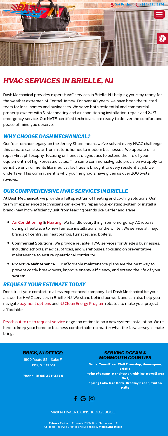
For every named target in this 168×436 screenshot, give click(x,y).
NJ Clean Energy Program (82, 303)
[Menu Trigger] (159, 14)
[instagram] (92, 398)
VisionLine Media (110, 427)
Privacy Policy (59, 423)
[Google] (83, 398)
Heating (54, 222)
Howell (151, 373)
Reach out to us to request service (34, 321)
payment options (35, 303)
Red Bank (116, 382)
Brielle (124, 368)
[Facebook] (75, 398)
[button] (162, 38)
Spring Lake (98, 382)
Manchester (121, 373)
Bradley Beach (137, 382)
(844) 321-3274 (152, 4)
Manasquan (151, 363)
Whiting (138, 373)
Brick (93, 363)
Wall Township (129, 363)
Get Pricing (123, 4)
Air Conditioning (27, 222)
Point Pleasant (98, 373)
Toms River (108, 363)
